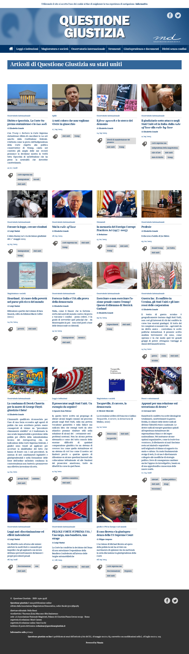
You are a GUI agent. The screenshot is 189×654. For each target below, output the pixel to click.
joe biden (171, 248)
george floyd (23, 478)
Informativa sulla (21, 632)
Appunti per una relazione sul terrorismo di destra (159, 405)
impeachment (112, 324)
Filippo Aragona (105, 539)
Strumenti (114, 49)
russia (164, 356)
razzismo (35, 478)
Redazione (103, 234)
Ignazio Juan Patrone (62, 411)
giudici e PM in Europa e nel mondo (111, 527)
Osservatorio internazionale (88, 49)
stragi (166, 484)
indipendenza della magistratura (165, 148)
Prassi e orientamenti (150, 398)
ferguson (128, 571)
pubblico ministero (70, 478)
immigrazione (23, 179)
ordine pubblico (169, 479)
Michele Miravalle (106, 411)
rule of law (156, 152)
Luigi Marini (14, 231)
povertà (21, 328)
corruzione (111, 246)
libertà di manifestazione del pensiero (118, 140)
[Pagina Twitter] (178, 15)
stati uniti (21, 184)
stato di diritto (157, 157)
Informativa (142, 4)
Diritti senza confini (174, 49)
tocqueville (111, 438)
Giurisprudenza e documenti (141, 49)
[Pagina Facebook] (170, 15)
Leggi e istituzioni (27, 49)
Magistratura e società (54, 49)
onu (36, 566)
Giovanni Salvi (150, 411)
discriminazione (24, 566)
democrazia (111, 433)
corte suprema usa (25, 174)
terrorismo (156, 488)
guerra (154, 356)
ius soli (36, 179)
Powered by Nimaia (94, 642)
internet (155, 479)
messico (81, 337)
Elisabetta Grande (16, 128)
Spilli (54, 116)
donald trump (157, 248)
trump (77, 136)
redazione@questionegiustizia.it (50, 626)
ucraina (155, 360)
